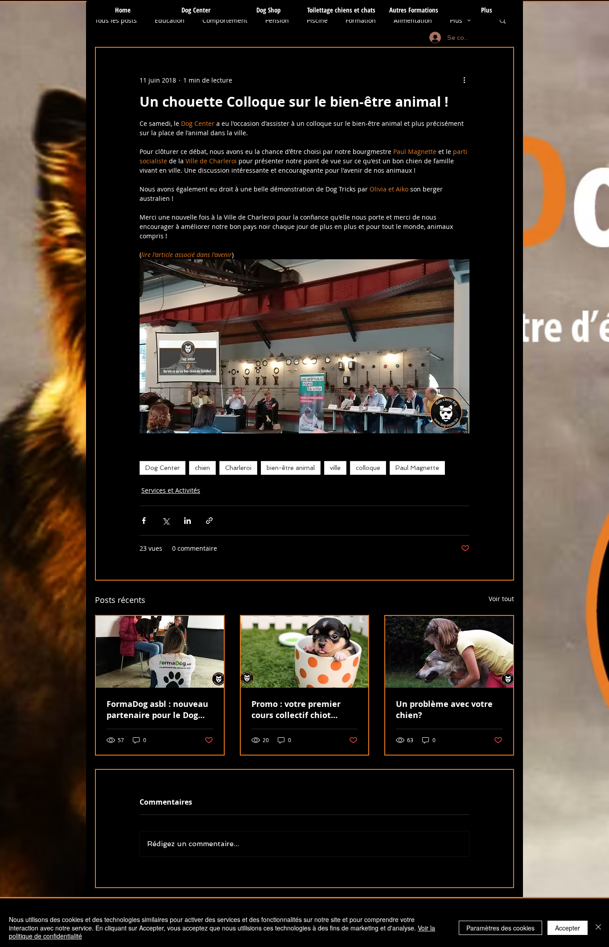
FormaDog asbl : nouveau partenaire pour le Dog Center (157, 709)
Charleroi (238, 467)
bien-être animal (291, 467)
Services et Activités (170, 490)
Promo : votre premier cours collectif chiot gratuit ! (296, 709)
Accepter (567, 927)
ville (335, 467)
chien (202, 467)
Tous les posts (116, 20)
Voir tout (501, 598)
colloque (368, 467)
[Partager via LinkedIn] (187, 520)
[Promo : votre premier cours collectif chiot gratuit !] (305, 652)
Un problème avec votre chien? (444, 709)
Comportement (224, 20)
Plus (456, 20)
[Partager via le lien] (209, 520)
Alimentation (413, 20)
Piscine (317, 20)
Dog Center (162, 467)
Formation (361, 20)
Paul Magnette (417, 467)
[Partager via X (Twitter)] (165, 520)
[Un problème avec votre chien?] (449, 652)
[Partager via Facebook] (144, 520)
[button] (502, 20)
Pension (277, 20)
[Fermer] (598, 927)
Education (170, 20)
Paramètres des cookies (500, 927)
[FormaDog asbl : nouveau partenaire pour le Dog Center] (160, 652)
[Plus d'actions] (464, 80)
